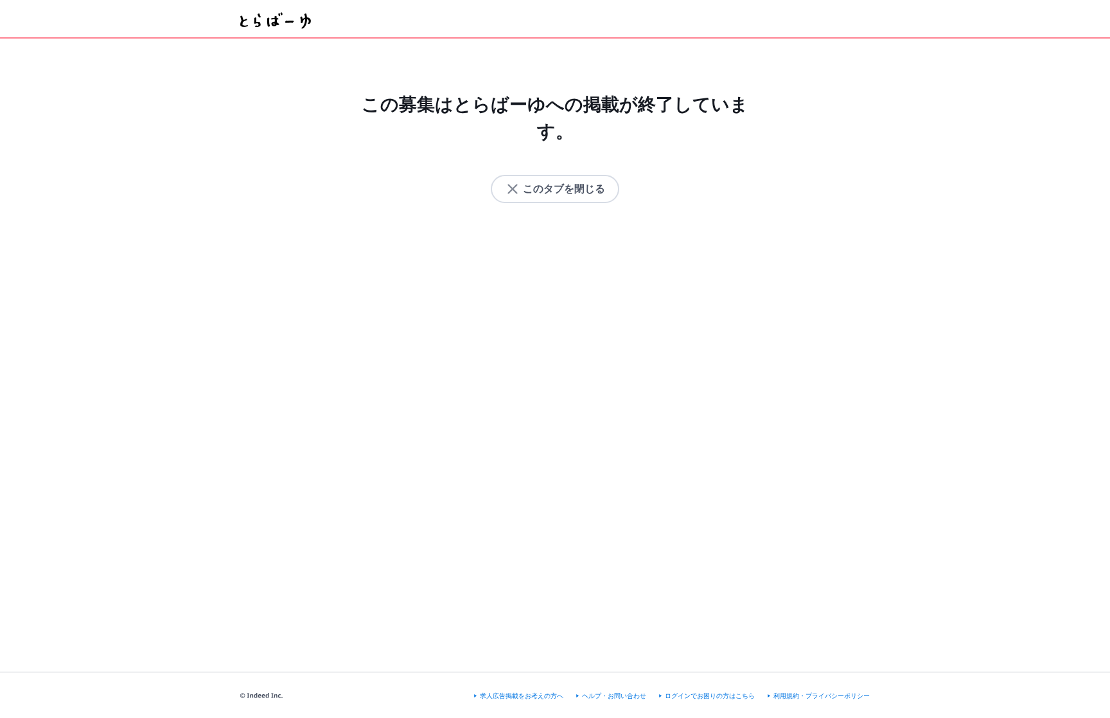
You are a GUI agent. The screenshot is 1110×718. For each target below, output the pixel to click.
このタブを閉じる (564, 188)
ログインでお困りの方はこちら (710, 695)
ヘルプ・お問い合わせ (614, 695)
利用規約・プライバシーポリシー (821, 695)
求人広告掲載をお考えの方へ (521, 695)
